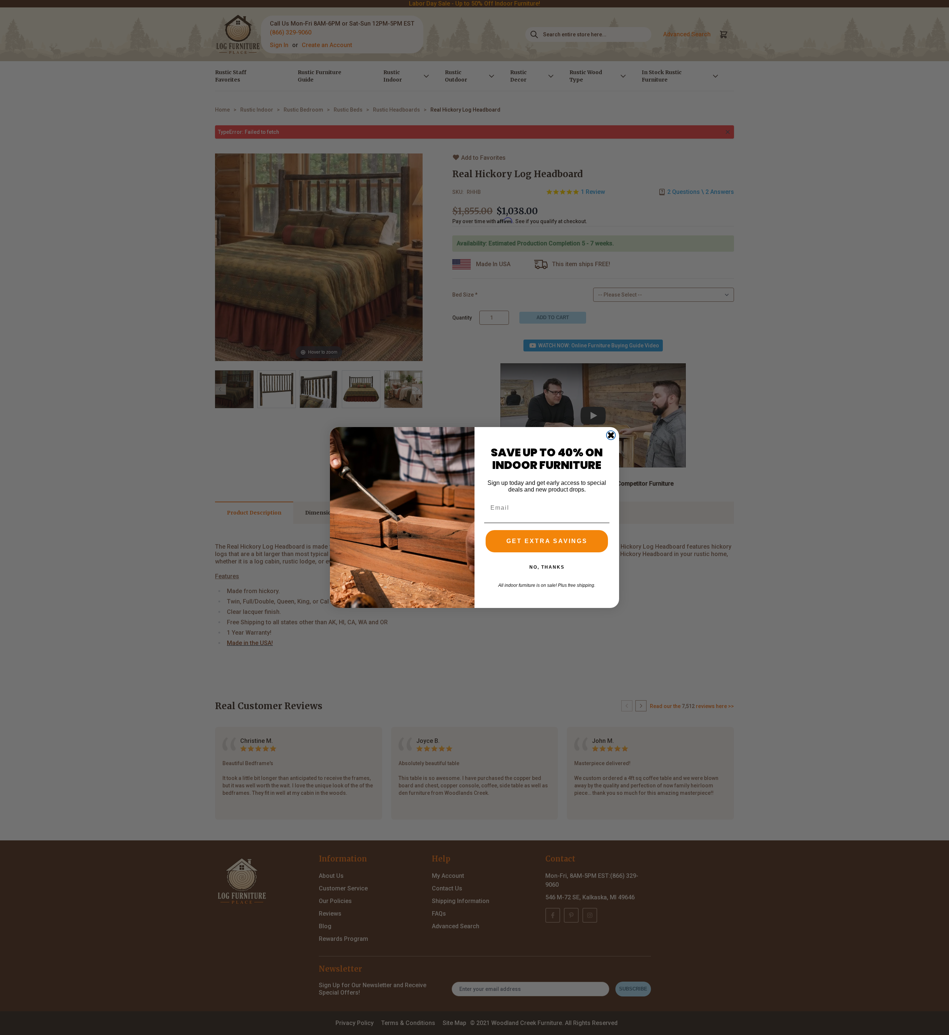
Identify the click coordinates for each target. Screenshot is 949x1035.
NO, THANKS (547, 567)
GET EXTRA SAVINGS (547, 541)
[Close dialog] (610, 435)
